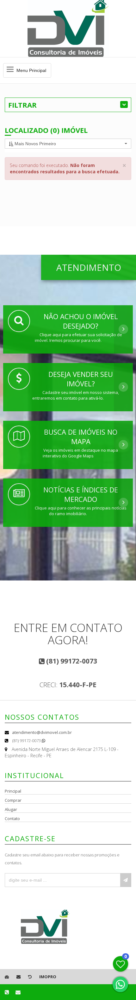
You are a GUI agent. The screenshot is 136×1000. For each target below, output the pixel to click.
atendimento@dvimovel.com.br (42, 732)
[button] (68, 144)
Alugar (11, 809)
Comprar (13, 800)
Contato (12, 818)
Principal (13, 791)
